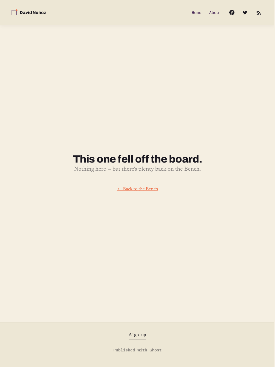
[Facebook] (229, 12)
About (215, 12)
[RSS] (258, 12)
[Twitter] (245, 12)
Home (196, 12)
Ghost (156, 349)
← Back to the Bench (137, 189)
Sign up (137, 334)
